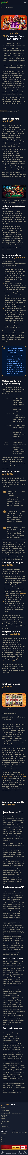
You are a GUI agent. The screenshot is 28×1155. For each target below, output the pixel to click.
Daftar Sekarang (16, 1147)
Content (10, 111)
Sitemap (3, 1141)
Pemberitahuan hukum (16, 1113)
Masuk (22, 1147)
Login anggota (4, 1135)
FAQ (2, 1139)
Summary (16, 111)
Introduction (3, 111)
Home (2, 7)
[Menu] (25, 2)
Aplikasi (3, 1137)
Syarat (12, 1109)
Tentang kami (14, 1107)
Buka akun (3, 1133)
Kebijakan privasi (15, 1111)
